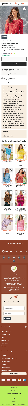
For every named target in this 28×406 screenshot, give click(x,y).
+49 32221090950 (14, 277)
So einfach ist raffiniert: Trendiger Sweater (7, 162)
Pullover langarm (6, 82)
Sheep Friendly (5, 334)
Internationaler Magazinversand (14, 1)
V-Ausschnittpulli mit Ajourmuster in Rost (20, 186)
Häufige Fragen (5, 361)
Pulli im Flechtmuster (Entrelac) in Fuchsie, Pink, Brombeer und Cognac (20, 209)
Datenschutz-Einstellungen (14, 393)
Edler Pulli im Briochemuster (7, 209)
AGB (14, 398)
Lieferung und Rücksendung (9, 358)
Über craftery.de (6, 331)
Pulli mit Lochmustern (7, 185)
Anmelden (7, 318)
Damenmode (12, 78)
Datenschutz (14, 390)
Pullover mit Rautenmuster (20, 232)
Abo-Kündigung (5, 367)
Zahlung (3, 364)
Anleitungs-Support (6, 370)
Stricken (4, 78)
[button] (11, 33)
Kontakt (3, 355)
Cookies (14, 396)
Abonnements (5, 340)
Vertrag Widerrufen (14, 374)
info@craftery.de (14, 274)
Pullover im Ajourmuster (7, 232)
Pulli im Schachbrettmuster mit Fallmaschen (20, 163)
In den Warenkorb (14, 64)
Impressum (14, 387)
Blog (2, 337)
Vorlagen (3, 346)
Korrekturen (4, 343)
